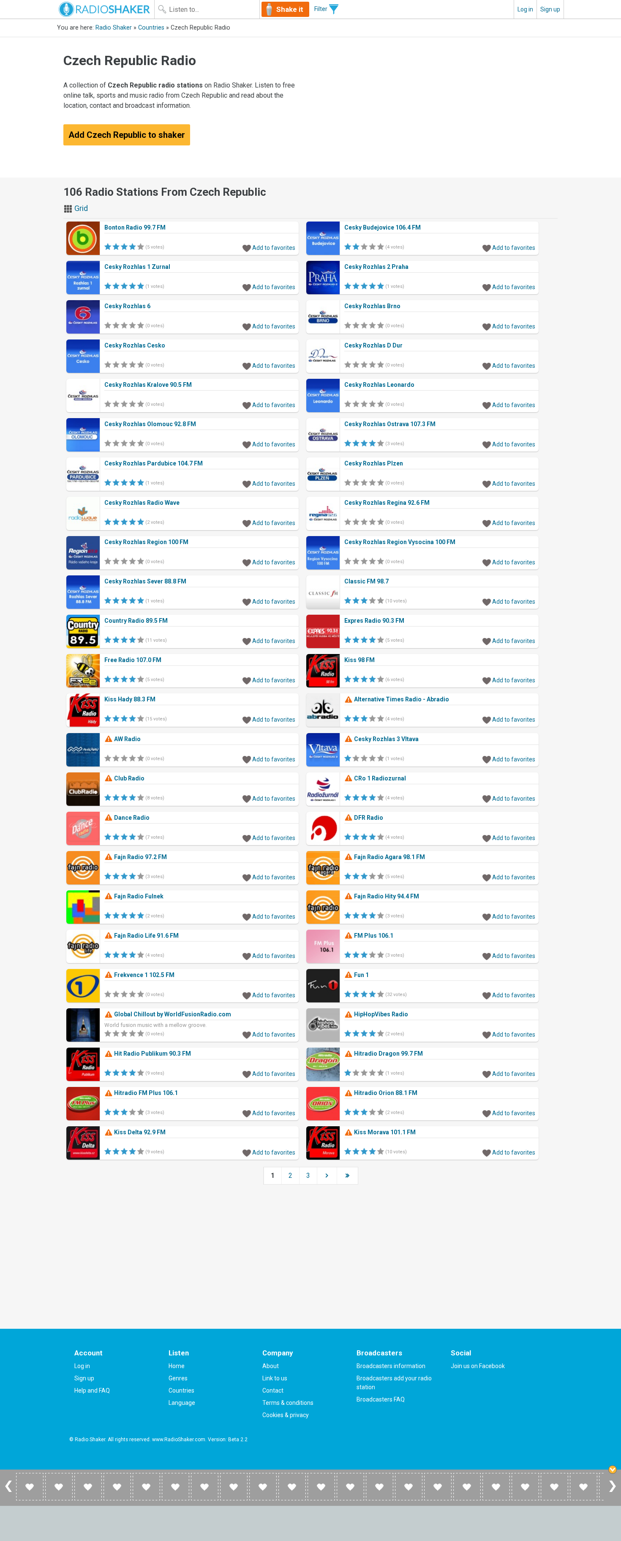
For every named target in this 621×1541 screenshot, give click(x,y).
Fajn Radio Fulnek (138, 896)
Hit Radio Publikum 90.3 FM (152, 1053)
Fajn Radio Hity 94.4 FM (386, 896)
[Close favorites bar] (612, 1469)
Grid (80, 208)
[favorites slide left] (8, 1491)
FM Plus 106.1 (373, 935)
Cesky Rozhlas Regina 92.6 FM (387, 502)
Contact (272, 1390)
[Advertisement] (436, 107)
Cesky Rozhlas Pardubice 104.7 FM (153, 463)
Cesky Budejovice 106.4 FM (382, 227)
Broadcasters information (391, 1366)
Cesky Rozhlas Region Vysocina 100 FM (399, 542)
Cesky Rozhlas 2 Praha (376, 266)
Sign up (550, 9)
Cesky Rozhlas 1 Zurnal (137, 266)
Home (177, 1366)
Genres (178, 1378)
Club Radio (128, 778)
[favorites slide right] (612, 1491)
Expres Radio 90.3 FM (374, 620)
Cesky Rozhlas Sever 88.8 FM (145, 581)
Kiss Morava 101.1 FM (384, 1132)
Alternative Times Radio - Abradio (401, 699)
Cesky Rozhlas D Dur (373, 345)
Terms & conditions (287, 1402)
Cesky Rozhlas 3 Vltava (386, 739)
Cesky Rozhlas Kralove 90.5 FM (148, 384)
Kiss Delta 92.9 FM (139, 1132)
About (270, 1366)
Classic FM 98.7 (366, 581)
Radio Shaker (113, 27)
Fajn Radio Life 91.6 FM (146, 935)
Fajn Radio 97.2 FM (140, 857)
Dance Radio (131, 817)
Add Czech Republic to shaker (126, 135)
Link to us (274, 1378)
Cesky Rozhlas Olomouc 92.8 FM (150, 424)
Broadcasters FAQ (381, 1399)
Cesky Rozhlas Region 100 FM (146, 542)
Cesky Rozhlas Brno (372, 306)
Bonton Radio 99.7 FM (135, 227)
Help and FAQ (92, 1390)
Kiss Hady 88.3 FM (129, 699)
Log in (525, 9)
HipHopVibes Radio (380, 1014)
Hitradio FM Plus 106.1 (145, 1092)
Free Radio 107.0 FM (132, 660)
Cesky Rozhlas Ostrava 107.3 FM (390, 424)
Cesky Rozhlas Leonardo (379, 384)
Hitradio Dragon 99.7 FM (388, 1053)
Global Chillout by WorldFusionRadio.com (172, 1014)
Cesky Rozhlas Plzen (373, 463)
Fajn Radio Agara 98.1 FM (389, 857)
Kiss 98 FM (359, 660)
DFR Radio (368, 817)
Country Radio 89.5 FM (136, 620)
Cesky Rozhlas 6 (127, 306)
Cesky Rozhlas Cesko (134, 345)
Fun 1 (361, 975)
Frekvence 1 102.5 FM (143, 975)
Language (182, 1402)
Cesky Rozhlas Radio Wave (142, 502)
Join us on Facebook (478, 1366)
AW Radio (127, 739)
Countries (151, 27)
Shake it (289, 9)
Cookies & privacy (285, 1415)
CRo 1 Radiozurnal (379, 778)
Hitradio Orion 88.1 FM (385, 1092)
